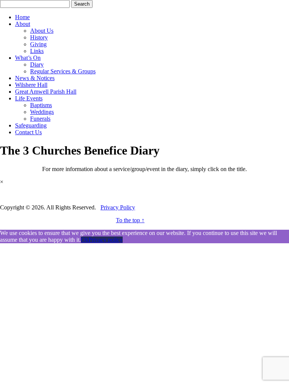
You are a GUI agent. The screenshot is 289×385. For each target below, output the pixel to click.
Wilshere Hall (31, 85)
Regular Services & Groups (63, 71)
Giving (38, 44)
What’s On (28, 58)
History (39, 37)
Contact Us (28, 132)
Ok (84, 239)
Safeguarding (31, 125)
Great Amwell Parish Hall (45, 91)
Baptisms (41, 105)
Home (22, 17)
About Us (41, 30)
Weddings (42, 112)
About (22, 24)
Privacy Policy (117, 207)
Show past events (20, 194)
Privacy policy (105, 239)
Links (37, 51)
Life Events (29, 98)
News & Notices (35, 78)
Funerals (40, 118)
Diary (37, 64)
